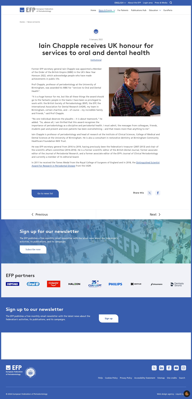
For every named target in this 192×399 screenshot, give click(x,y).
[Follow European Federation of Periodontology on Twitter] (154, 367)
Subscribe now (33, 249)
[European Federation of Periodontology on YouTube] (176, 367)
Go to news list (45, 193)
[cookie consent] (187, 394)
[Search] (171, 2)
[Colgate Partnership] (53, 284)
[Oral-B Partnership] (33, 284)
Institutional (96, 60)
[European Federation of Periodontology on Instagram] (183, 367)
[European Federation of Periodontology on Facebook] (168, 367)
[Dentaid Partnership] (12, 284)
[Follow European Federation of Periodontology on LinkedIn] (161, 367)
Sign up (108, 318)
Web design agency (165, 394)
